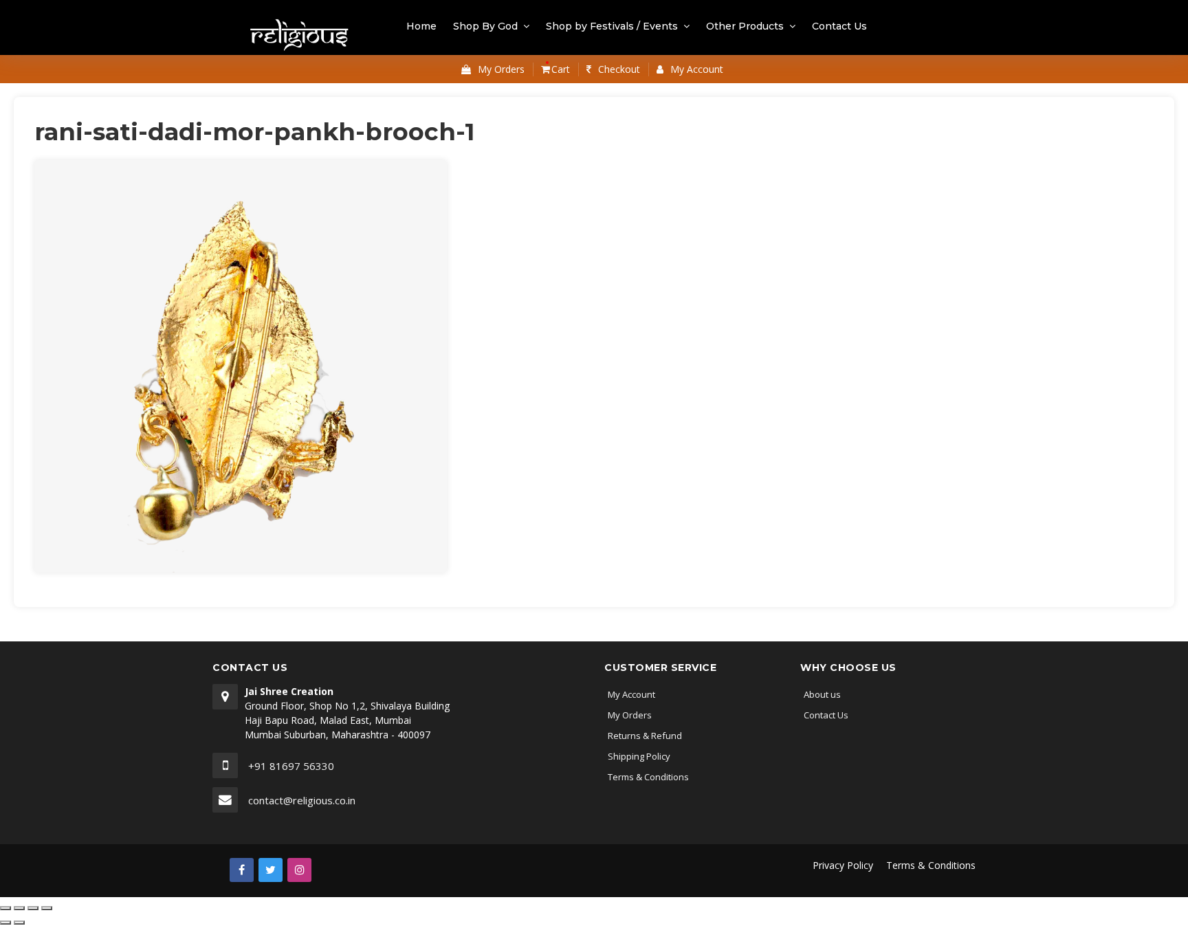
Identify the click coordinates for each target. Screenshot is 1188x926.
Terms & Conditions (648, 777)
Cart (559, 69)
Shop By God (485, 26)
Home (421, 26)
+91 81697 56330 (291, 766)
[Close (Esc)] (5, 908)
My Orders (630, 715)
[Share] (19, 908)
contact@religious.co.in (301, 800)
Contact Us (839, 26)
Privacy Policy (843, 865)
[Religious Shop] (300, 36)
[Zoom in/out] (46, 908)
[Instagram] (299, 870)
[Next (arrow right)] (19, 923)
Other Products (745, 26)
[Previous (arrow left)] (5, 923)
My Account (631, 694)
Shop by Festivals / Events (612, 26)
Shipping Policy (639, 756)
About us (822, 694)
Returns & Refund (645, 735)
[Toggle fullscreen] (33, 908)
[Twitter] (270, 870)
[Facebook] (242, 870)
